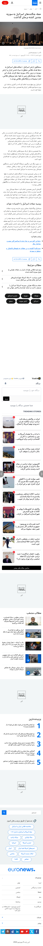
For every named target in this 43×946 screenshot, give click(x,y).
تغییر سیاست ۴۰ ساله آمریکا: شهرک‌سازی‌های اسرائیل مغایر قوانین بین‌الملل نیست (26, 279)
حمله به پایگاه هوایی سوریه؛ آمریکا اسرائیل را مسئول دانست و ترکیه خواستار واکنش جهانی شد (24, 287)
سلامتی (12, 854)
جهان (31, 9)
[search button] (4, 812)
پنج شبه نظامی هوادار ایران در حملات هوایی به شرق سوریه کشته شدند (24, 271)
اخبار (36, 9)
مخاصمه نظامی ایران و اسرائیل (21, 826)
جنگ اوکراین (28, 837)
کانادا (16, 859)
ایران (10, 848)
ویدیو (39, 902)
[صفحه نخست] (40, 9)
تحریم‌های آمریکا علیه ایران (26, 848)
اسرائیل (35, 301)
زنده (5, 3)
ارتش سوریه (23, 301)
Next (39, 892)
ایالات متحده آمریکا (27, 854)
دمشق (11, 301)
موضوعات (38, 878)
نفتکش (26, 859)
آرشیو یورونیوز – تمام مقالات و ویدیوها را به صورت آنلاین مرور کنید (11, 908)
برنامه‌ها (18, 902)
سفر (40, 897)
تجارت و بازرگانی (36, 887)
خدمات (39, 917)
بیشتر (39, 923)
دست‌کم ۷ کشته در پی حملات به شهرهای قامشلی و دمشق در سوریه (23, 250)
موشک (36, 296)
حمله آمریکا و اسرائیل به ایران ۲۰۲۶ (21, 832)
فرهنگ (18, 897)
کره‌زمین (17, 887)
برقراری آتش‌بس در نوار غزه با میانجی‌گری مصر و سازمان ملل (24, 243)
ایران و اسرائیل (12, 296)
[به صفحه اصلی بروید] (34, 2)
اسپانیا (14, 843)
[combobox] (21, 812)
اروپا (39, 883)
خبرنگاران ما (37, 906)
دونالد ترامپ (14, 837)
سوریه (25, 9)
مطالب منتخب (33, 613)
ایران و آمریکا (27, 843)
